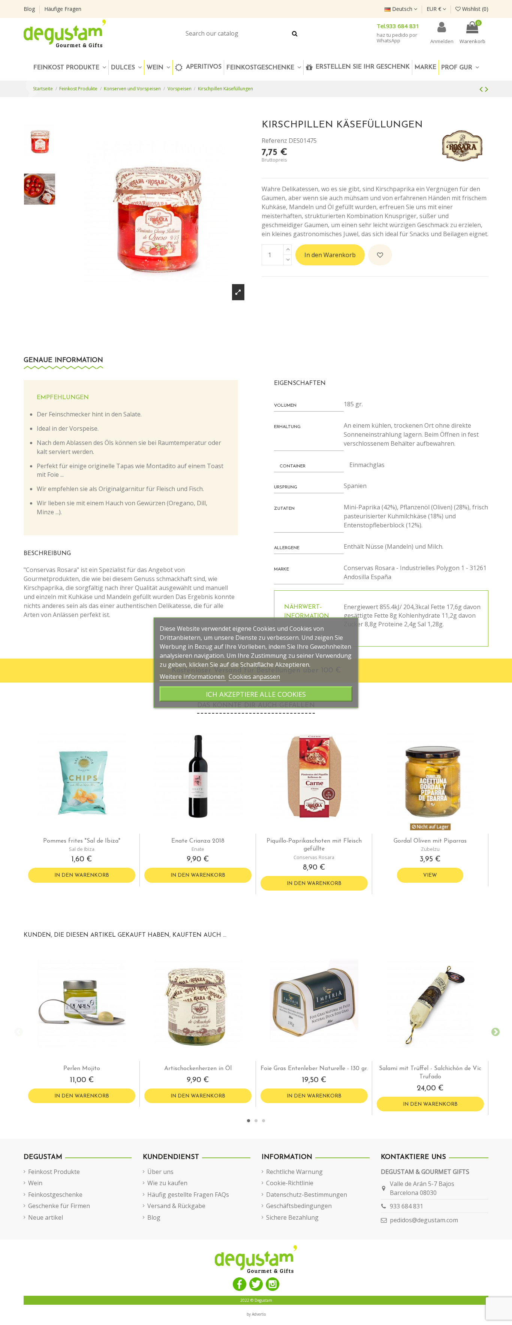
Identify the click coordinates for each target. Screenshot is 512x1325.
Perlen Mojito (81, 1069)
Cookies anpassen (254, 676)
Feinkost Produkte (54, 1172)
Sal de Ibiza (81, 849)
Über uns (160, 1172)
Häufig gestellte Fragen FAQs (188, 1194)
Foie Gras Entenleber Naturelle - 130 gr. (314, 1069)
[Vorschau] (88, 831)
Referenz (274, 140)
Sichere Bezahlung (292, 1217)
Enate (198, 849)
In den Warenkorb (330, 255)
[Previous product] (482, 88)
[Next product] (486, 88)
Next (494, 1031)
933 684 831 (406, 1206)
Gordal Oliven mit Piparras (430, 841)
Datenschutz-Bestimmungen (306, 1194)
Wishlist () (474, 8)
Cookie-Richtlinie (289, 1183)
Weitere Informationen (193, 676)
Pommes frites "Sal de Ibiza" (81, 841)
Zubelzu (430, 849)
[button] (263, 67)
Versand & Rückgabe (176, 1206)
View (430, 875)
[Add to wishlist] (380, 254)
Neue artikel (45, 1217)
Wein (35, 1183)
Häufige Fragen (62, 8)
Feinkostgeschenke (55, 1194)
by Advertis (256, 1314)
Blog (30, 8)
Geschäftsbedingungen (299, 1206)
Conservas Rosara (313, 857)
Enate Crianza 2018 (198, 841)
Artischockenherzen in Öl (198, 1069)
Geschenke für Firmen (59, 1206)
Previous (18, 1031)
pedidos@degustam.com (424, 1220)
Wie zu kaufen (167, 1183)
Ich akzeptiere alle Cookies (256, 693)
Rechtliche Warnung (294, 1172)
